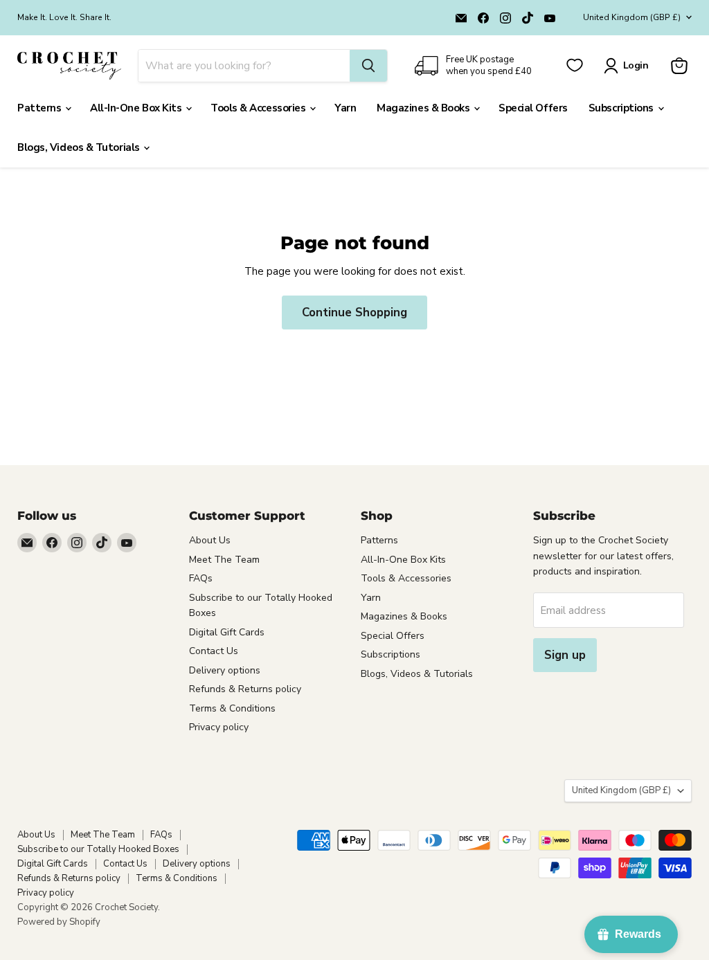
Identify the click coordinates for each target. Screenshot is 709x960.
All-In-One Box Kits (137, 108)
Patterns (40, 108)
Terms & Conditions (232, 708)
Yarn (345, 108)
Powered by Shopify (58, 922)
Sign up (565, 655)
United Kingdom (632, 17)
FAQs (201, 578)
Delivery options (224, 670)
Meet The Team (224, 559)
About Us (210, 540)
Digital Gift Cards (226, 632)
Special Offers (533, 108)
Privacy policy (219, 727)
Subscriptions (622, 108)
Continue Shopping (354, 312)
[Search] (368, 66)
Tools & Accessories (259, 108)
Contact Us (213, 651)
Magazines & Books (424, 108)
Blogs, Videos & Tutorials (79, 147)
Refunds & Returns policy (245, 689)
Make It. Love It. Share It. (64, 17)
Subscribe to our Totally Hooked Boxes (98, 849)
